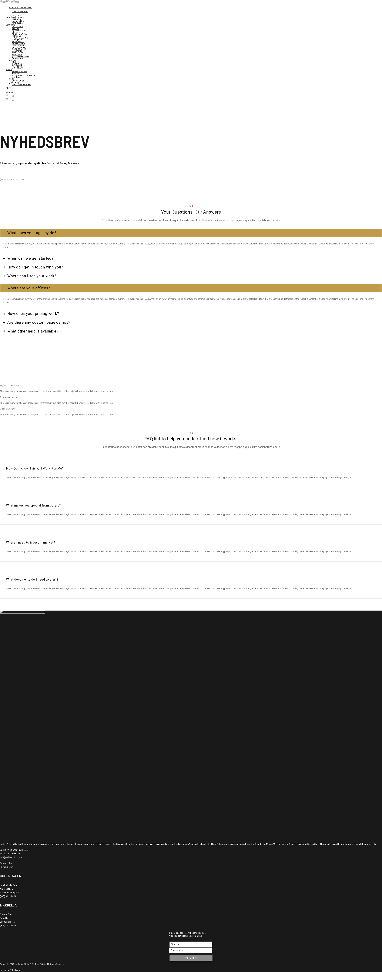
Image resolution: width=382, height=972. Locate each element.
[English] (13, 96)
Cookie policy (6, 863)
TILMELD (191, 958)
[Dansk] (13, 100)
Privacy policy (6, 867)
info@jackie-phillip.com (11, 857)
